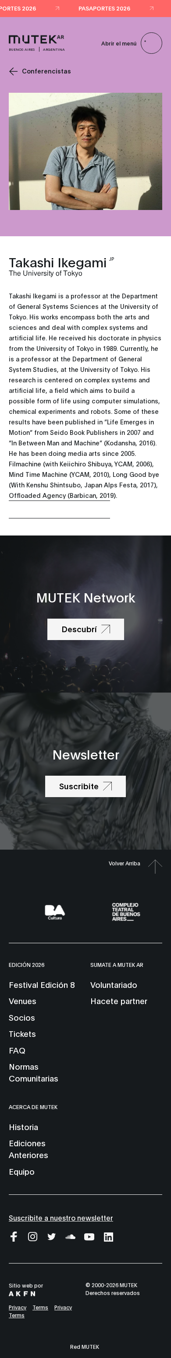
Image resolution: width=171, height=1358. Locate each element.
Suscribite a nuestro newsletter (61, 1217)
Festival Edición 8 (42, 984)
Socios (22, 1017)
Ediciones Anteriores (28, 1149)
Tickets (22, 1033)
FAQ (17, 1050)
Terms (40, 1307)
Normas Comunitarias (33, 1072)
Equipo (22, 1171)
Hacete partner (118, 1000)
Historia (23, 1126)
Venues (22, 1000)
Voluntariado (113, 984)
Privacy (17, 1307)
